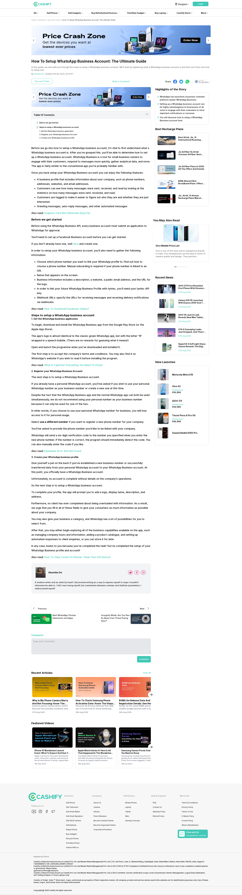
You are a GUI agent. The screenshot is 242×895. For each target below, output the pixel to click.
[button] (200, 4)
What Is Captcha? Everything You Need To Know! (73, 365)
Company (97, 796)
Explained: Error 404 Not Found (62, 451)
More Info (184, 796)
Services (68, 796)
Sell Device (129, 796)
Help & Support (158, 796)
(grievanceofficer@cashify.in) (46, 871)
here (76, 243)
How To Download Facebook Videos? (66, 308)
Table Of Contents (44, 115)
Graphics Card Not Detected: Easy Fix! (67, 213)
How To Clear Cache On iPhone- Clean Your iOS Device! (77, 557)
